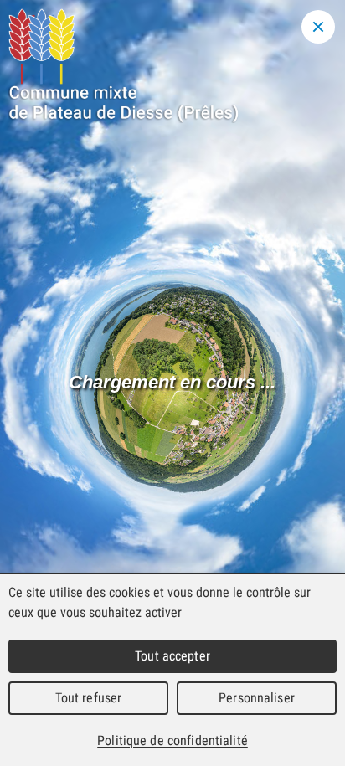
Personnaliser (257, 698)
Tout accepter (172, 656)
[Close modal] (318, 27)
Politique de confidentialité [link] (172, 740)
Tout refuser (88, 698)
